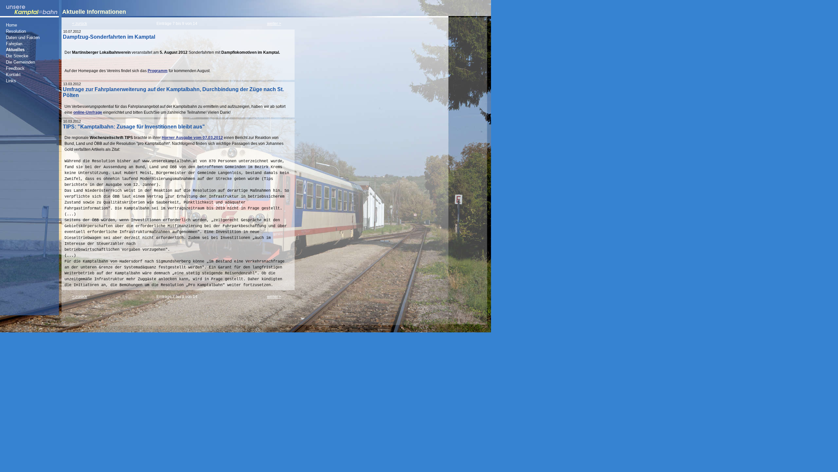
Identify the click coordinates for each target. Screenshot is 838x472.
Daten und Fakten (23, 37)
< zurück (79, 23)
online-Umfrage (87, 112)
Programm (158, 71)
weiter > (274, 23)
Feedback (15, 68)
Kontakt (13, 74)
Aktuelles (15, 50)
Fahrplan (14, 44)
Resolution (16, 31)
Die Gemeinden (20, 62)
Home (11, 25)
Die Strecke (17, 56)
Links (11, 81)
